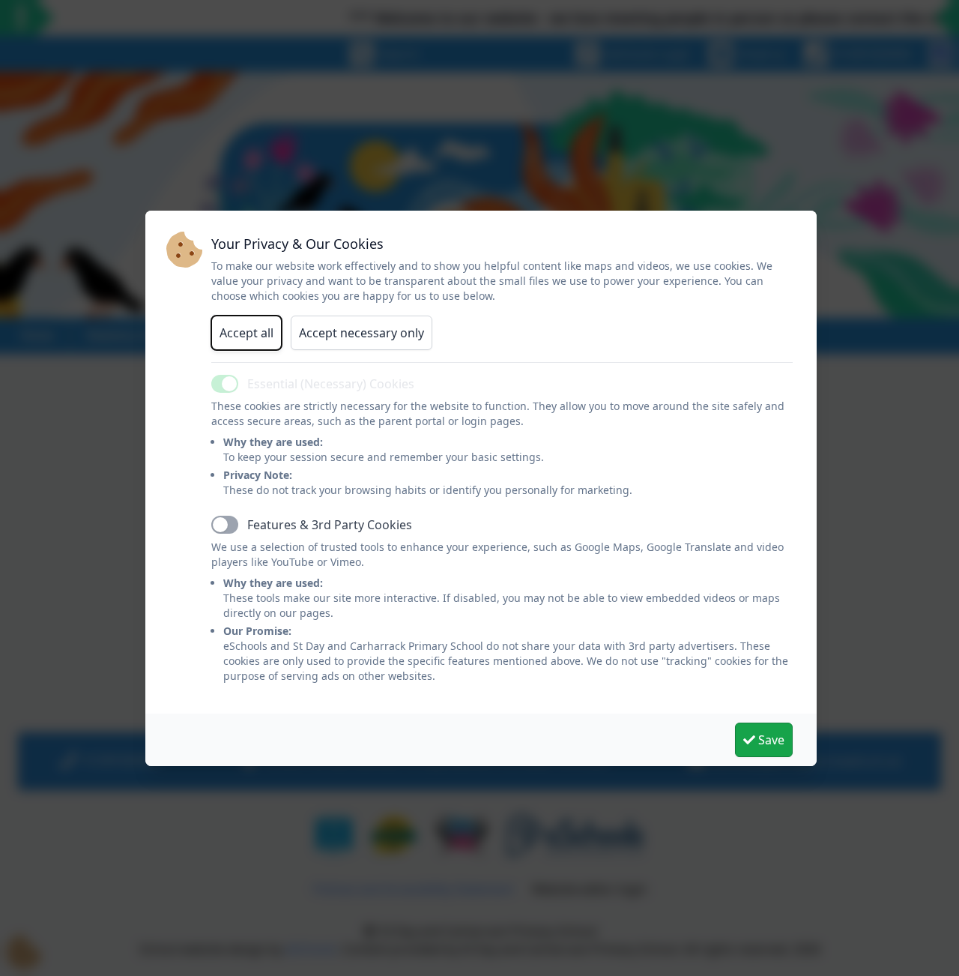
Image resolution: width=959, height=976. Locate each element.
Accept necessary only (361, 333)
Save (769, 740)
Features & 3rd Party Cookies (329, 524)
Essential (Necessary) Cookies (330, 384)
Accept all (246, 333)
